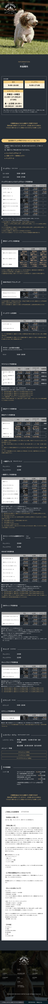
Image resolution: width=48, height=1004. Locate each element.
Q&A (21, 865)
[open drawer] (2, 3)
